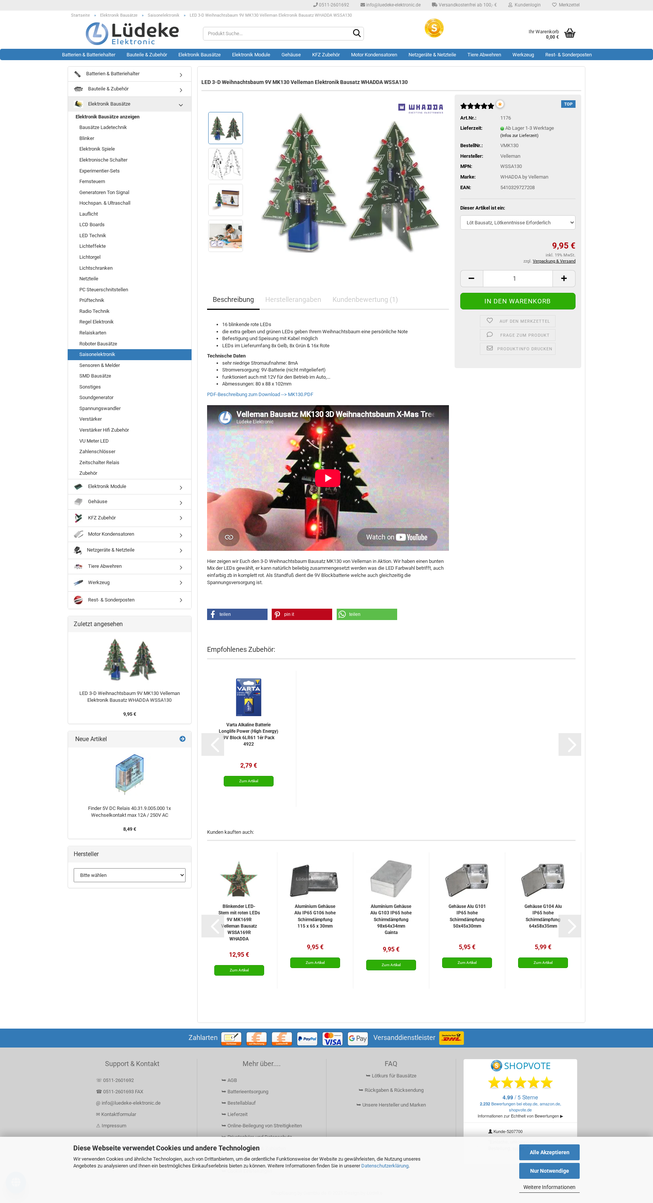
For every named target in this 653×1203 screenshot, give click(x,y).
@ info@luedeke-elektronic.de (128, 1103)
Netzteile (88, 278)
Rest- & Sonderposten (568, 55)
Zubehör (88, 473)
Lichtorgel (90, 257)
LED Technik (92, 235)
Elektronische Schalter (103, 160)
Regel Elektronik (96, 322)
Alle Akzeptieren (549, 1152)
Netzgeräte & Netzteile (432, 55)
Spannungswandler (100, 408)
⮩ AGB (229, 1080)
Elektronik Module (251, 55)
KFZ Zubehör (326, 55)
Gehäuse (291, 55)
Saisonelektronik (97, 354)
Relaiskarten (92, 333)
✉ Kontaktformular (116, 1114)
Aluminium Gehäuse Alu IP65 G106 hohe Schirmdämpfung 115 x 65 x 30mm (315, 916)
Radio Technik (94, 311)
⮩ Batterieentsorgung (244, 1091)
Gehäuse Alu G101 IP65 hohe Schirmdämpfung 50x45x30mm (467, 916)
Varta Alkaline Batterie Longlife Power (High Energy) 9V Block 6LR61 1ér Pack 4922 (248, 734)
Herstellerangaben (293, 299)
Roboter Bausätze (98, 344)
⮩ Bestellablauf (238, 1103)
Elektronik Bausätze (199, 55)
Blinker (86, 138)
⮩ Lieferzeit (234, 1114)
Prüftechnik (91, 300)
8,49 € (129, 829)
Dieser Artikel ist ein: (482, 208)
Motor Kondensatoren (374, 55)
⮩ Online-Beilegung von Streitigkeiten (261, 1125)
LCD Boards (92, 224)
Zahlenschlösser (97, 451)
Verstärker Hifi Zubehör (104, 430)
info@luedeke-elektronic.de (393, 5)
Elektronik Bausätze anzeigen (107, 117)
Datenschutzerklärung (385, 1166)
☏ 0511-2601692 (115, 1080)
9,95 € (129, 714)
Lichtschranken (96, 268)
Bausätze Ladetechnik (103, 127)
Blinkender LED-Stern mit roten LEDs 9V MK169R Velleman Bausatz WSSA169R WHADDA (239, 922)
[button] (471, 278)
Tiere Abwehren (484, 55)
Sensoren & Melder (99, 365)
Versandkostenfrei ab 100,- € (467, 5)
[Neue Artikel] (182, 739)
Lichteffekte (92, 246)
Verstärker (90, 419)
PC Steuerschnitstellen (103, 289)
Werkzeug (523, 55)
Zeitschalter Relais (99, 462)
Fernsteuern (92, 181)
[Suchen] (357, 34)
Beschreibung (233, 299)
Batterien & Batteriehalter (88, 55)
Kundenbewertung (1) (365, 299)
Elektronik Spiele (97, 149)
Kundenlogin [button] (526, 5)
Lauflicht (88, 214)
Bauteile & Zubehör (147, 55)
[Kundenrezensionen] (477, 109)
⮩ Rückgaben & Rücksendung (391, 1090)
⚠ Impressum (111, 1125)
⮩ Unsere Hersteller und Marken (391, 1105)
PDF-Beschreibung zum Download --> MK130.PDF (260, 394)
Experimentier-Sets (99, 171)
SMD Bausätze (95, 376)
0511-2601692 (333, 5)
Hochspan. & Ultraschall (104, 203)
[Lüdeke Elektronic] (132, 34)
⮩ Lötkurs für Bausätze (391, 1076)
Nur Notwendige (549, 1171)
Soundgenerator (96, 397)
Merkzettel (568, 5)
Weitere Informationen (549, 1187)
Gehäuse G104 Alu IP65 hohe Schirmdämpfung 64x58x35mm (543, 916)
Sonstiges (90, 387)
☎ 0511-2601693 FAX (120, 1091)
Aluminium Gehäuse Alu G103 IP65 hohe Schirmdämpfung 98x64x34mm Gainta (391, 919)
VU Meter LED (94, 441)
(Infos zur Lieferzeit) (519, 135)
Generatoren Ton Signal (104, 192)
